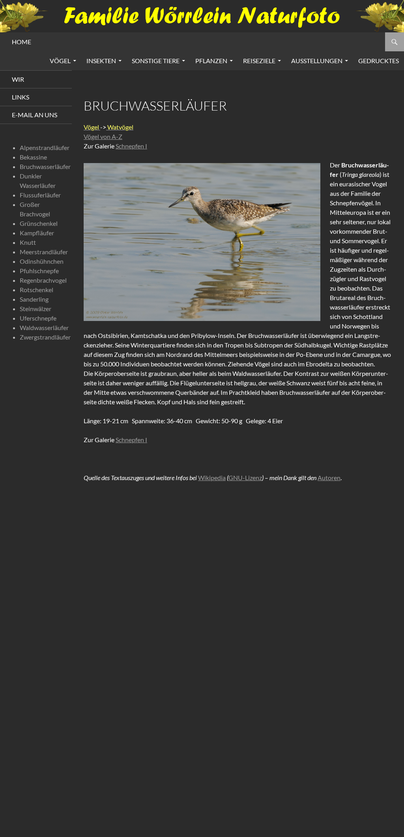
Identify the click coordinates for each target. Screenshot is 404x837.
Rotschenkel (36, 289)
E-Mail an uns (34, 114)
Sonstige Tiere (156, 60)
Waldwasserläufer (44, 327)
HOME (21, 41)
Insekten (101, 60)
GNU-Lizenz (245, 477)
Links (20, 97)
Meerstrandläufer (44, 251)
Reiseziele (259, 60)
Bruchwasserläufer (45, 166)
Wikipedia (212, 477)
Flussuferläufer (40, 195)
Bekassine (33, 157)
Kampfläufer (37, 232)
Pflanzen (211, 60)
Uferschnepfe (38, 318)
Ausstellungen (316, 60)
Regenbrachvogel (43, 280)
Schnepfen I (131, 146)
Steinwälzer (35, 308)
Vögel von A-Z (103, 136)
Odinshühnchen (42, 261)
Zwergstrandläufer (45, 337)
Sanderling (34, 299)
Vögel (60, 60)
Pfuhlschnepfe (39, 270)
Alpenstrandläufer (44, 147)
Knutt (28, 242)
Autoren (329, 477)
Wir (18, 79)
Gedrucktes (378, 60)
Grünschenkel (39, 223)
